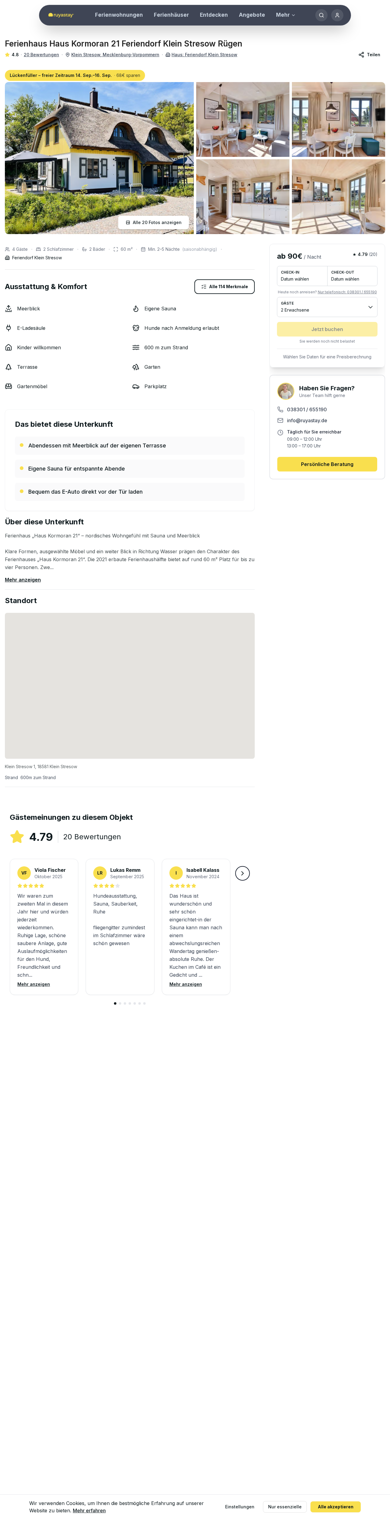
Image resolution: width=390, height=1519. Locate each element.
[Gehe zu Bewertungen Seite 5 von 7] (134, 1003)
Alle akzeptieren (335, 1506)
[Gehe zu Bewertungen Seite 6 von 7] (139, 1003)
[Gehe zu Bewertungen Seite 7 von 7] (144, 1003)
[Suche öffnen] (321, 15)
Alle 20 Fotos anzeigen (157, 222)
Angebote (252, 15)
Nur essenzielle (285, 1506)
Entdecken (214, 15)
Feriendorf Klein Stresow (37, 257)
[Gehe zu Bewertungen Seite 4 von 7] (130, 1003)
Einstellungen (239, 1506)
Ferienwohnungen (119, 15)
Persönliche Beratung (327, 464)
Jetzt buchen (327, 329)
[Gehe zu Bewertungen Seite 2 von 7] (120, 1003)
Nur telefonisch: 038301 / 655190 (347, 292)
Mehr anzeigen (23, 580)
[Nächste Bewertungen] (242, 873)
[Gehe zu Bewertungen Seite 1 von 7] (115, 1003)
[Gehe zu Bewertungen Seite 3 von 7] (125, 1003)
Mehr (283, 15)
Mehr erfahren (89, 1510)
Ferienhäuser (171, 15)
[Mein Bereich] (337, 15)
